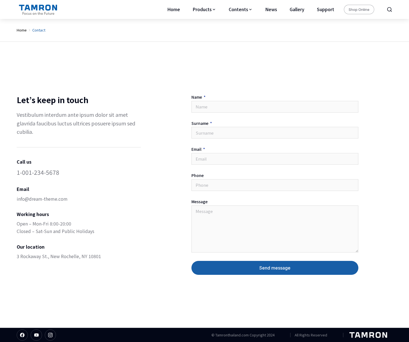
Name (197, 97)
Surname (200, 123)
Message (199, 201)
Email (196, 149)
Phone (197, 175)
